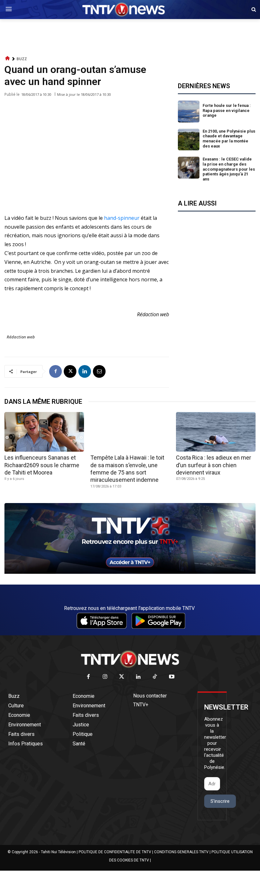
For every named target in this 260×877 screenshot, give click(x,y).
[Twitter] (122, 677)
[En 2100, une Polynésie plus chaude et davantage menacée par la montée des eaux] (189, 140)
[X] (70, 371)
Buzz (21, 59)
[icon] (7, 59)
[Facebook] (55, 371)
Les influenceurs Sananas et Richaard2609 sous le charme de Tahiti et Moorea (41, 465)
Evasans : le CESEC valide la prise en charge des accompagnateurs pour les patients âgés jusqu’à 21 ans (229, 169)
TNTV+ (140, 705)
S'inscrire (220, 801)
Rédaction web (21, 337)
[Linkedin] (84, 371)
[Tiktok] (155, 677)
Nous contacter (150, 696)
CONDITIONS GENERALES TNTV (181, 852)
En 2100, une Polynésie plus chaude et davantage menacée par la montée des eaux (229, 138)
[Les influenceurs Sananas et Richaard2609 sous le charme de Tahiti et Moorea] (44, 432)
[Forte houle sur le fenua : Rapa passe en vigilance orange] (189, 111)
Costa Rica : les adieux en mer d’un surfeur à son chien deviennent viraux (213, 465)
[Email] (99, 371)
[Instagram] (105, 677)
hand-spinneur (121, 217)
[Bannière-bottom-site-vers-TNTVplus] (130, 572)
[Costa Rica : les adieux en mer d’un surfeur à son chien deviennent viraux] (216, 432)
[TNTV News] (130, 659)
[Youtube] (172, 677)
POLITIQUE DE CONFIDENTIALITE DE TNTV (115, 852)
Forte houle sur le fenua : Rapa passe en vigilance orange (227, 110)
